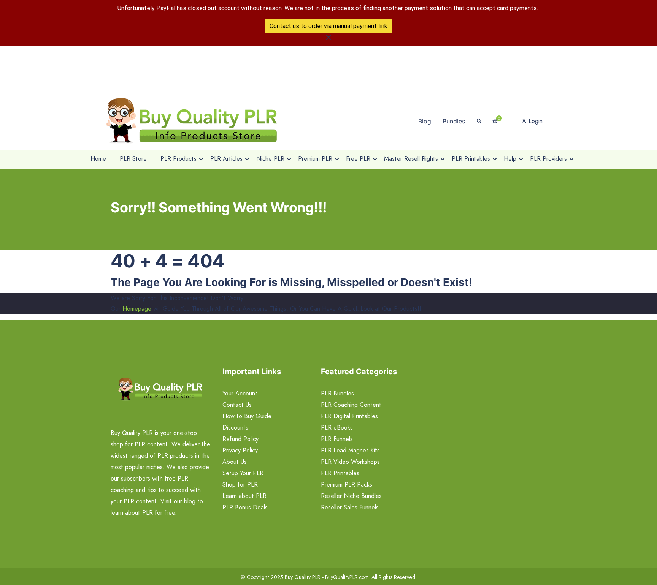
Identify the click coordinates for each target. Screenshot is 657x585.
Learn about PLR (244, 496)
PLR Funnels (337, 439)
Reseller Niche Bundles (351, 496)
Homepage (136, 308)
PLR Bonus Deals (245, 507)
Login (535, 121)
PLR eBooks (337, 427)
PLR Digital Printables (349, 416)
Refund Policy (240, 439)
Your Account (239, 393)
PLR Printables (340, 473)
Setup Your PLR (242, 473)
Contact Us (237, 404)
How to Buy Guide (246, 416)
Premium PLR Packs (346, 484)
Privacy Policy (240, 450)
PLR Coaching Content (351, 404)
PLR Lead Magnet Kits (350, 450)
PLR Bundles (337, 393)
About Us (234, 461)
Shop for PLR (240, 484)
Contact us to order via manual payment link (328, 26)
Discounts (235, 427)
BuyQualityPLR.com (347, 577)
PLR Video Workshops (350, 461)
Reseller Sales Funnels (350, 507)
